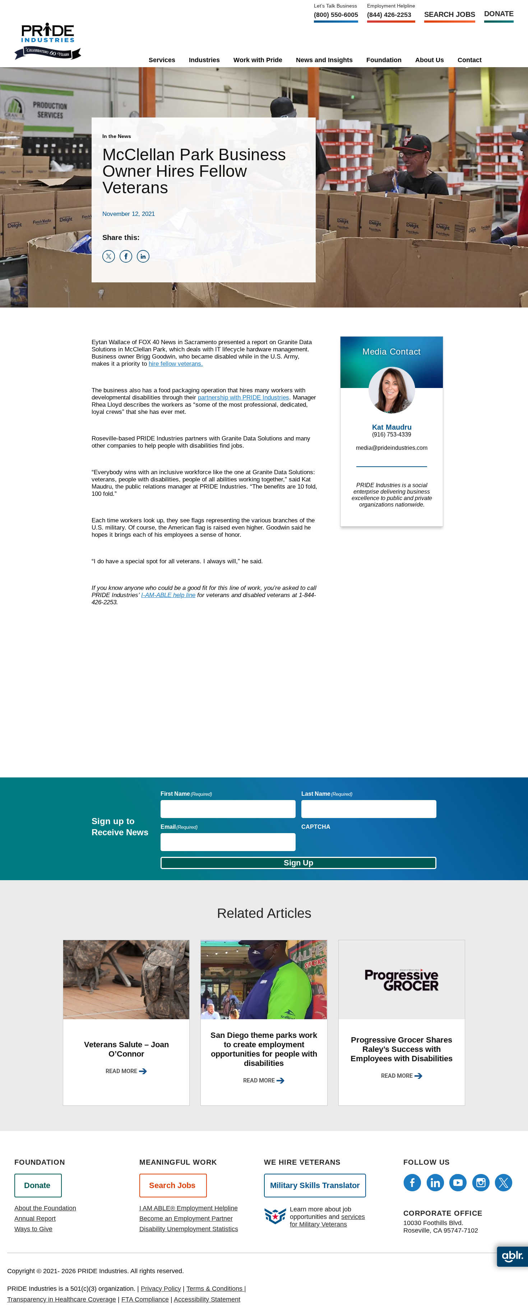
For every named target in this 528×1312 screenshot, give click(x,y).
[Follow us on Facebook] (412, 1183)
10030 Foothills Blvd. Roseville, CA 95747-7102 (440, 1226)
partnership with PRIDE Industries (243, 397)
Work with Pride (257, 60)
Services (162, 60)
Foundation (384, 60)
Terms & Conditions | (216, 1288)
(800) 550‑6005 (336, 14)
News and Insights (324, 60)
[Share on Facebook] (128, 260)
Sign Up (298, 862)
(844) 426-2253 (389, 14)
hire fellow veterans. (176, 363)
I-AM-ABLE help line (168, 595)
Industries (204, 60)
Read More (121, 1071)
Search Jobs (449, 14)
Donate (499, 14)
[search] (499, 58)
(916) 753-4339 (391, 434)
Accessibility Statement (207, 1299)
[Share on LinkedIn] (144, 260)
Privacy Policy (161, 1288)
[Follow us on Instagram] (481, 1183)
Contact (470, 60)
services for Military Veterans (327, 1220)
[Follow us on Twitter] (504, 1183)
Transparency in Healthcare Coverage (61, 1299)
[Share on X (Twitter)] (111, 260)
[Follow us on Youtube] (458, 1183)
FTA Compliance (145, 1299)
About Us (429, 60)
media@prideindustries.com (391, 448)
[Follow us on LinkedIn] (435, 1183)
